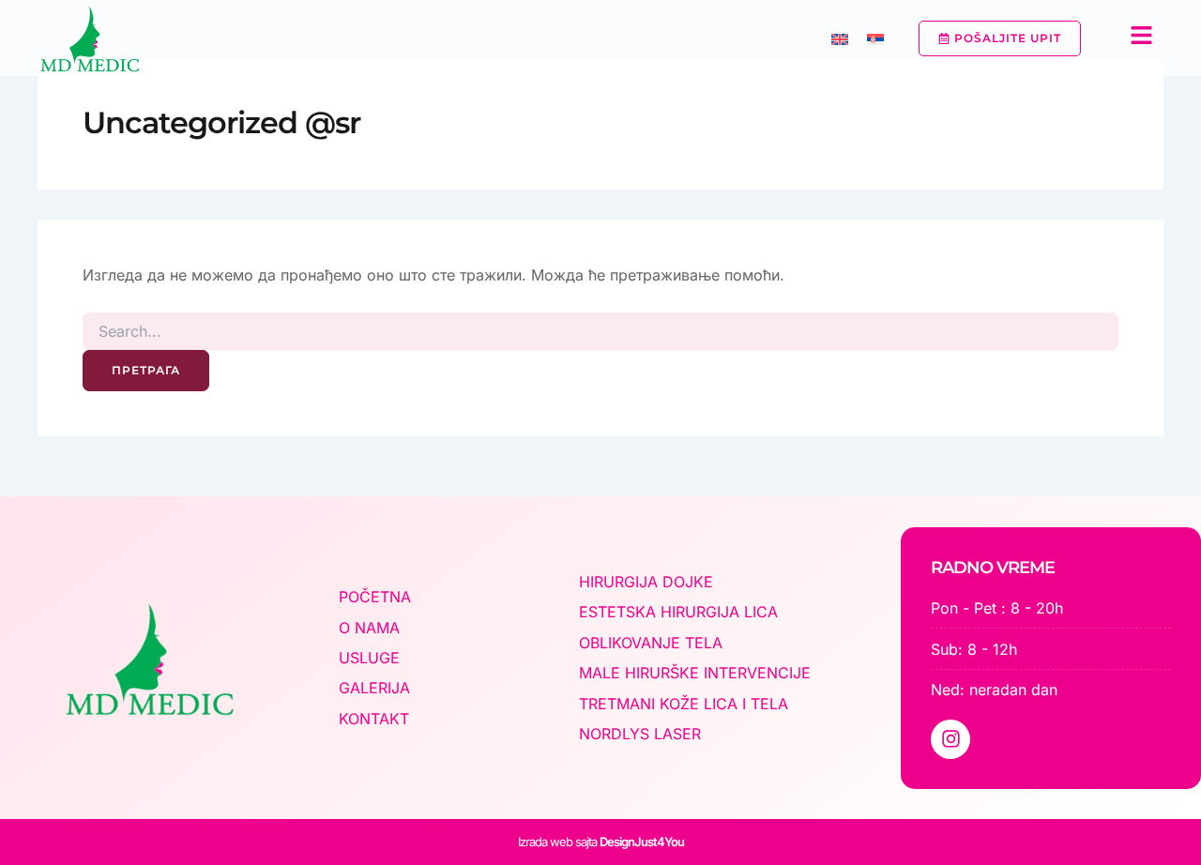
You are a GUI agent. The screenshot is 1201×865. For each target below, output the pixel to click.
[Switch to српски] (875, 38)
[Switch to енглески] (840, 38)
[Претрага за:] (600, 331)
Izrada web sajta (557, 841)
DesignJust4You (642, 841)
